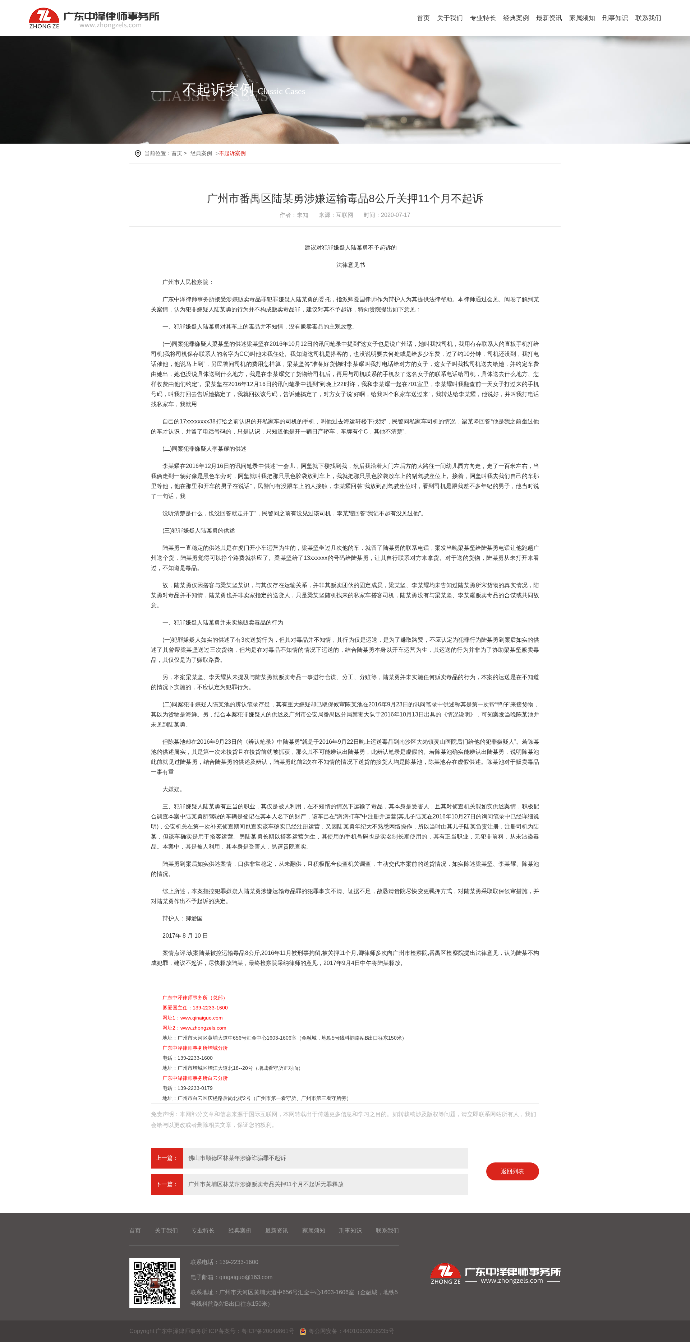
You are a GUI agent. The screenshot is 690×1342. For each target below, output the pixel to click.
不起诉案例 (232, 153)
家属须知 (582, 18)
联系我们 (648, 18)
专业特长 (483, 18)
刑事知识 (615, 18)
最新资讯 (549, 18)
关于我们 (450, 18)
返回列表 (512, 1171)
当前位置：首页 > (165, 153)
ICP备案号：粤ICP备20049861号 (251, 1331)
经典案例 (516, 18)
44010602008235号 (368, 1331)
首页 (423, 18)
